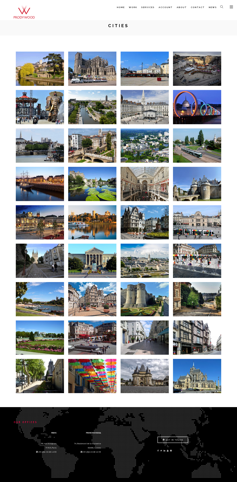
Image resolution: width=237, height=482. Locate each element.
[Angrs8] (197, 260)
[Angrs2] (92, 221)
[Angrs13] (40, 337)
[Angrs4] (197, 221)
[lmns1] (40, 68)
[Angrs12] (197, 298)
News (213, 7)
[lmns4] (197, 68)
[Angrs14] (92, 337)
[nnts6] (92, 145)
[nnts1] (40, 106)
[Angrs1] (40, 221)
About (182, 7)
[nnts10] (92, 183)
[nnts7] (145, 145)
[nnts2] (92, 106)
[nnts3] (145, 106)
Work (133, 7)
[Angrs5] (40, 260)
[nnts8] (197, 145)
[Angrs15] (145, 337)
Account (166, 7)
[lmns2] (145, 68)
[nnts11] (145, 183)
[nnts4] (197, 106)
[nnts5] (40, 145)
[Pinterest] (171, 450)
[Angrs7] (145, 260)
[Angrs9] (40, 298)
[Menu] (231, 7)
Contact (198, 7)
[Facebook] (158, 450)
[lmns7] (92, 68)
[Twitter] (161, 450)
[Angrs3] (145, 221)
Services (148, 7)
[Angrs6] (92, 260)
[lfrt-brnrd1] (40, 375)
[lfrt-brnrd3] (145, 375)
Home (121, 7)
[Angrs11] (145, 298)
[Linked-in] (164, 450)
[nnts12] (197, 183)
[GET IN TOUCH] (173, 442)
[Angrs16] (197, 337)
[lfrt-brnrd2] (92, 375)
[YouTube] (167, 450)
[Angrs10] (92, 298)
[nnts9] (40, 183)
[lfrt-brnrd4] (197, 375)
